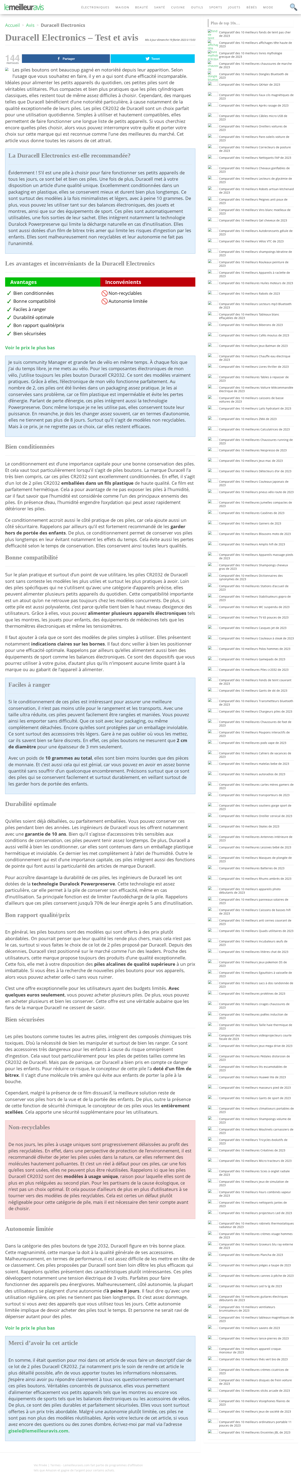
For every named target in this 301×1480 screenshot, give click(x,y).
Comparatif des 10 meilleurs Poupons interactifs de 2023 (254, 734)
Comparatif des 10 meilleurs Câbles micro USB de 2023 (253, 117)
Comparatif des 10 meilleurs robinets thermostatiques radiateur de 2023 (256, 1225)
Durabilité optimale (33, 317)
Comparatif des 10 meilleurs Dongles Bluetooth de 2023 (253, 75)
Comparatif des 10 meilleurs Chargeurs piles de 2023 (255, 711)
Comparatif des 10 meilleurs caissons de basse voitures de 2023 (251, 399)
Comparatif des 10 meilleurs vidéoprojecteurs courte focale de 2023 (255, 1037)
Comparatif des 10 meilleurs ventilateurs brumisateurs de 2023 (247, 1308)
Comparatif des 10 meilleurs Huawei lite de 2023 (252, 1077)
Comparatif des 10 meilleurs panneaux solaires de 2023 (253, 901)
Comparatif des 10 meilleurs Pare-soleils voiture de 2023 (254, 138)
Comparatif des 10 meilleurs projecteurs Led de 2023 (255, 1213)
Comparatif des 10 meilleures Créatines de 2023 (252, 1150)
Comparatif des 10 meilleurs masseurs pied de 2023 (255, 1088)
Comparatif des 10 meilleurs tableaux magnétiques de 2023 (256, 1319)
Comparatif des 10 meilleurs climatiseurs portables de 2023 (256, 1110)
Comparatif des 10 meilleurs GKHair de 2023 (249, 84)
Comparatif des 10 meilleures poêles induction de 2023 (253, 1016)
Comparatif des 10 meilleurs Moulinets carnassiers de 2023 (256, 1131)
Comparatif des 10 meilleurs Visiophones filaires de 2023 (254, 1402)
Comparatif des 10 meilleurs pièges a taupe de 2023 (255, 1265)
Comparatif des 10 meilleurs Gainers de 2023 (250, 523)
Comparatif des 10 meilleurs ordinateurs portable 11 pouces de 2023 (255, 1423)
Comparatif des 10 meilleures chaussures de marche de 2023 (255, 65)
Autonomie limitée (128, 301)
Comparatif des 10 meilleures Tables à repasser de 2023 (254, 378)
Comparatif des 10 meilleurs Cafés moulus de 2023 (254, 335)
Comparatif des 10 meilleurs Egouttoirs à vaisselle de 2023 (255, 974)
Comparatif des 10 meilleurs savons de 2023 (249, 1328)
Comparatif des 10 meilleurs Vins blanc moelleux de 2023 (255, 211)
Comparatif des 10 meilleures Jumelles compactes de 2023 (255, 504)
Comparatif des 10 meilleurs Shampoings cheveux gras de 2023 (253, 567)
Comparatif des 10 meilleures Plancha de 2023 (251, 1255)
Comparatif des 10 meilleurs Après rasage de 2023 (254, 105)
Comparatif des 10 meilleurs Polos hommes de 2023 (254, 649)
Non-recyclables (125, 293)
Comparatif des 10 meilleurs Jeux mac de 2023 (251, 461)
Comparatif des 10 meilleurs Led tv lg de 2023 (250, 1286)
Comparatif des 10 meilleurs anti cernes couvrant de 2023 (255, 922)
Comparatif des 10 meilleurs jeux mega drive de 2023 (255, 1046)
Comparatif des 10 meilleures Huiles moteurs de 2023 (256, 283)
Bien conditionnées (33, 293)
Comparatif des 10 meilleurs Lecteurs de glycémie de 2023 (255, 180)
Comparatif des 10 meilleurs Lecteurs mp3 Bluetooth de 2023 (255, 305)
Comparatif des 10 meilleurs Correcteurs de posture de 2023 (255, 149)
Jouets (234, 7)
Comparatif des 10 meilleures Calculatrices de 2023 (254, 429)
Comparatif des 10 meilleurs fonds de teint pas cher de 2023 (255, 34)
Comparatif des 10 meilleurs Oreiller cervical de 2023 (255, 816)
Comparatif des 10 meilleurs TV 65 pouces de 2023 (254, 617)
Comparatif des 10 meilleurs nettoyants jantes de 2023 (253, 1204)
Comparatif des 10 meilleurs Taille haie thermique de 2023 (255, 1026)
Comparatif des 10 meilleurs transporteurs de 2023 (254, 795)
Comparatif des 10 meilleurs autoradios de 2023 (252, 774)
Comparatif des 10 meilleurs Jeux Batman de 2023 (253, 346)
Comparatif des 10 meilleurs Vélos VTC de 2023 (251, 241)
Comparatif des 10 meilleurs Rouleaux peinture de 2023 (254, 264)
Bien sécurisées (29, 333)
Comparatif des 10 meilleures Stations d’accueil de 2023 (254, 587)
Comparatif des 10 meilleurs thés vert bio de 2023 (253, 1359)
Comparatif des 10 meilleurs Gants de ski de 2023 (253, 690)
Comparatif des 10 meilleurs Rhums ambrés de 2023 (255, 879)
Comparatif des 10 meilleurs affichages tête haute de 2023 (255, 44)
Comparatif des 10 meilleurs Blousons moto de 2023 (255, 534)
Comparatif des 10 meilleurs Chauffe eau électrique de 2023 (254, 358)
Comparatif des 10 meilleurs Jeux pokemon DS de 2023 (253, 964)
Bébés (252, 7)
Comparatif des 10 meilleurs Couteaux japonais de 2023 (254, 483)
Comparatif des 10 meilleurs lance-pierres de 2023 (254, 1338)
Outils (197, 7)
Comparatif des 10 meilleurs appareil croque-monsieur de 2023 (250, 1350)
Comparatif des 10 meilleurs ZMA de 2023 (248, 419)
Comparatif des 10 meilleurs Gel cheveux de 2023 (253, 220)
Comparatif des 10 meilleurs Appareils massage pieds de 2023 (256, 556)
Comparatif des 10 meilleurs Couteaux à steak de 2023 (256, 638)
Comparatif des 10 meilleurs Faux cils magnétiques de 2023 (256, 96)
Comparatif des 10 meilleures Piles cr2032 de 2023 (254, 670)
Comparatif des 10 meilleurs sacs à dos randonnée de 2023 (256, 985)
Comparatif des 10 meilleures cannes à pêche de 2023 (256, 1276)
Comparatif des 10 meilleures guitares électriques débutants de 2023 (253, 1298)
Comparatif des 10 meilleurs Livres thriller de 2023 (254, 367)
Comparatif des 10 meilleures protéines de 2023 (252, 993)
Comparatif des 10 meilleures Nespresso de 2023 (253, 450)
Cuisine (178, 7)
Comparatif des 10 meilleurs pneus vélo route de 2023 (256, 492)
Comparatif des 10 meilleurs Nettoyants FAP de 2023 (255, 158)
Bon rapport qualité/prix (38, 325)
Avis (30, 25)
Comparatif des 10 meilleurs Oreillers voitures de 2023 (253, 128)
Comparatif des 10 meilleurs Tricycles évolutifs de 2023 (253, 1141)
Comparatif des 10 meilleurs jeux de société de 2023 (255, 1411)
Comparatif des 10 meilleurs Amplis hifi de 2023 (252, 544)
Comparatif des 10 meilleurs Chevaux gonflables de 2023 (254, 170)
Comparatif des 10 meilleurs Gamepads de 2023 (252, 659)
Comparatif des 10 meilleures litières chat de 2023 (253, 952)
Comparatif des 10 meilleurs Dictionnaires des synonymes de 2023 (251, 577)
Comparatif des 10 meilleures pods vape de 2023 (252, 743)
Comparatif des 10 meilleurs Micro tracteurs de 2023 (255, 1161)
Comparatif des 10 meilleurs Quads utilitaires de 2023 (256, 931)
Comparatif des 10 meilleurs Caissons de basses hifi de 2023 (255, 911)
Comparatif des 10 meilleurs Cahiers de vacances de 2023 (255, 755)
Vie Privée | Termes (47, 1465)
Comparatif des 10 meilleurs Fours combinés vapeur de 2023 (255, 1193)
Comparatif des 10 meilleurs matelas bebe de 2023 (254, 764)
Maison (122, 7)
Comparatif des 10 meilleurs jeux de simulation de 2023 (254, 1183)
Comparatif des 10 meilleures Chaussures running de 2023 (256, 441)
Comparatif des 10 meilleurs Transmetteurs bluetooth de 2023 (256, 702)
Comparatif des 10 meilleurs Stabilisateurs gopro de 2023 (255, 598)
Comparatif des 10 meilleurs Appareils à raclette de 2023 (254, 274)
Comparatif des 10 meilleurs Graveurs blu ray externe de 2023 (256, 1246)
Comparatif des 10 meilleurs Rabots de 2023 (249, 293)
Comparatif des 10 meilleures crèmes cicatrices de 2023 (254, 1371)
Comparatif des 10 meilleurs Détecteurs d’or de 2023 (255, 471)
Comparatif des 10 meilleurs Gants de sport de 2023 (255, 1098)
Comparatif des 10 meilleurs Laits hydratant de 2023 (255, 408)
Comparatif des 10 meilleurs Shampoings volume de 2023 (255, 1120)
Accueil (12, 25)
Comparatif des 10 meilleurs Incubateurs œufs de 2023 (253, 943)
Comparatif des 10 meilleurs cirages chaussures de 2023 (254, 1005)
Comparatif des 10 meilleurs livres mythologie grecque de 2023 (250, 55)
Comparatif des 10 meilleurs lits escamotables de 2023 (253, 1068)
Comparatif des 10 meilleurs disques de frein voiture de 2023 (255, 1382)
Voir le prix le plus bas (30, 347)
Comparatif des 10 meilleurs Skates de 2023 (249, 826)
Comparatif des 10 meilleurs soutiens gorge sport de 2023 (255, 807)
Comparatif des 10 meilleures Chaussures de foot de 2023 (255, 723)
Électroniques (95, 7)
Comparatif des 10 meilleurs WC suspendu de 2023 (254, 607)
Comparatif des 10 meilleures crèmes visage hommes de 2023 (256, 1235)
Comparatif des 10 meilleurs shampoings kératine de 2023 (255, 253)
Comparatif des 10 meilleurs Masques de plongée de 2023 (255, 859)
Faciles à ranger (29, 309)
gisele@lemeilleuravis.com (38, 1431)
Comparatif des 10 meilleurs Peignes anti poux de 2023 (253, 201)
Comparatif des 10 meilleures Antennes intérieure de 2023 (255, 838)
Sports (215, 7)
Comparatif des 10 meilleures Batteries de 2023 (251, 868)
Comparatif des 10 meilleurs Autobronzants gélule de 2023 (256, 232)
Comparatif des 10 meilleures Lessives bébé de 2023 (255, 847)
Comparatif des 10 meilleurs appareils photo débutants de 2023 (250, 890)
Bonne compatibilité (34, 301)
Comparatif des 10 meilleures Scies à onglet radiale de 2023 (254, 1173)
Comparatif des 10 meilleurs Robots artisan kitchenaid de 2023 (256, 190)
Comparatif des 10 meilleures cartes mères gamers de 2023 (256, 786)
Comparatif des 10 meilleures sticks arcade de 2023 (254, 1391)
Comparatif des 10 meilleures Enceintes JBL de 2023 (254, 1432)
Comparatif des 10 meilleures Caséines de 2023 (251, 513)
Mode (268, 7)
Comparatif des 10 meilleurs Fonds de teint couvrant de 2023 (255, 682)
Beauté (141, 7)
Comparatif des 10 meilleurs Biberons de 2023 (251, 325)
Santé (159, 7)
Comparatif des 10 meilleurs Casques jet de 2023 (252, 628)
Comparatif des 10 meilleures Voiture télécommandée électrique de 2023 (256, 389)
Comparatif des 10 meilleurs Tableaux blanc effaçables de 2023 (249, 316)
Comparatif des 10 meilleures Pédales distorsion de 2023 (254, 1058)
